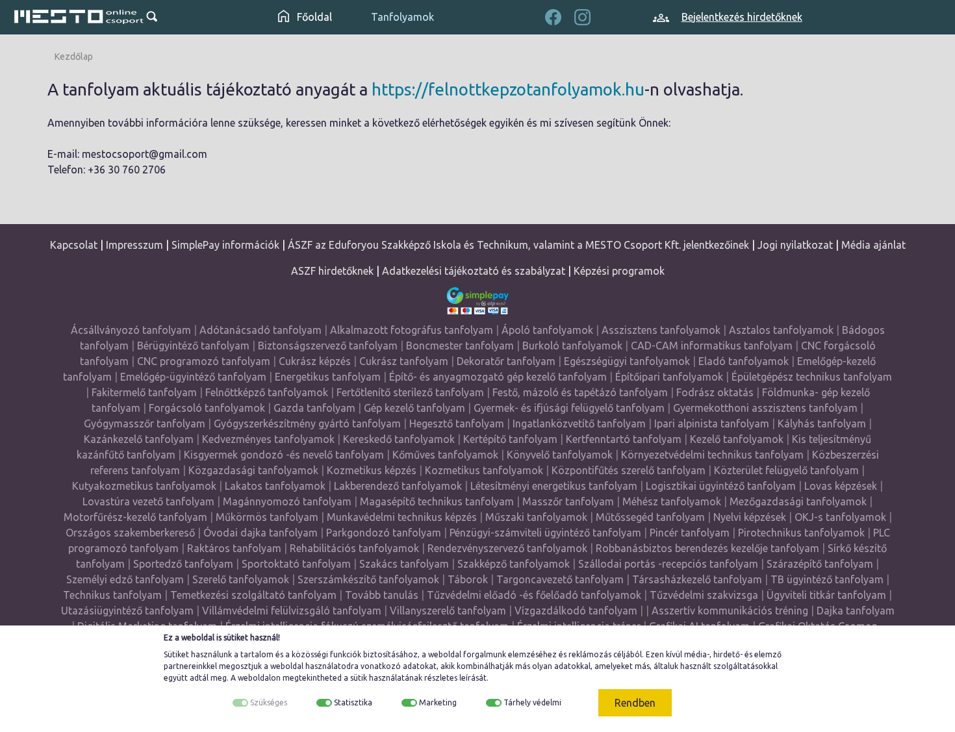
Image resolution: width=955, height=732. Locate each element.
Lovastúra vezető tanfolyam (148, 501)
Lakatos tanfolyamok (275, 486)
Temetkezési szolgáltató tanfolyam (253, 595)
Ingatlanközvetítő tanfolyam (579, 423)
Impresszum (134, 245)
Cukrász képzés (315, 361)
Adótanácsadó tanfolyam (260, 330)
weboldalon (259, 678)
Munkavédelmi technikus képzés (402, 517)
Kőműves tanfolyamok (445, 455)
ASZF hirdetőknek (332, 271)
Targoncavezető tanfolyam (560, 579)
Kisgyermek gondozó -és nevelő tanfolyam (284, 455)
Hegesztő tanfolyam (456, 423)
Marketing (438, 702)
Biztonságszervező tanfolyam (328, 345)
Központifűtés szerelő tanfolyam (629, 470)
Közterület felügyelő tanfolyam (786, 470)
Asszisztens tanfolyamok (661, 330)
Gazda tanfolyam (314, 408)
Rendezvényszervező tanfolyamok (507, 548)
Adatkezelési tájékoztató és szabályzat (473, 271)
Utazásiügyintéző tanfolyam (127, 610)
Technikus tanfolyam (112, 595)
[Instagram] (582, 15)
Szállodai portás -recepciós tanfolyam (669, 564)
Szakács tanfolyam (404, 564)
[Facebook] (553, 15)
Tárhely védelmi (532, 702)
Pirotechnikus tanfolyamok (801, 532)
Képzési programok (619, 271)
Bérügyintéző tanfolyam (193, 345)
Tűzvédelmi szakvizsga (704, 595)
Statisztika (353, 702)
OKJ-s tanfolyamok (840, 517)
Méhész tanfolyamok (671, 501)
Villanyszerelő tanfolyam (448, 610)
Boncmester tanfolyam (460, 345)
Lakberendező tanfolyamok (398, 486)
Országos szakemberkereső (130, 532)
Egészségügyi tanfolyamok (627, 361)
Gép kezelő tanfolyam (414, 408)
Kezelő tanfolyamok (736, 439)
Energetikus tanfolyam (328, 377)
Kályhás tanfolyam (822, 423)
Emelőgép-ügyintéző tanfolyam (193, 377)
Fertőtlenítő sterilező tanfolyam (410, 392)
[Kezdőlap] (79, 16)
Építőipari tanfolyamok (669, 377)
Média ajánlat (873, 245)
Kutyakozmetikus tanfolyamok (144, 486)
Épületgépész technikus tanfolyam (812, 377)
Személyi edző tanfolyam (125, 579)
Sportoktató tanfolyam (296, 564)
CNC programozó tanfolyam (203, 361)
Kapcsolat (73, 245)
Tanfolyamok (402, 17)
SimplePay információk (225, 245)
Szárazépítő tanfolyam (820, 564)
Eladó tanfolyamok (743, 361)
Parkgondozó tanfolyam (383, 532)
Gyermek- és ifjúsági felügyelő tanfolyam (569, 408)
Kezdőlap (74, 56)
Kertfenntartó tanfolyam (623, 439)
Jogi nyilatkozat (795, 245)
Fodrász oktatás (715, 392)
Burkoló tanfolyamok (572, 345)
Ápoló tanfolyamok (547, 330)
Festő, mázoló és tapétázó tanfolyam (580, 392)
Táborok (468, 579)
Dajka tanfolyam (856, 610)
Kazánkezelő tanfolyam (139, 439)
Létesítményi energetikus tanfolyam (553, 486)
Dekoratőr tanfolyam (506, 361)
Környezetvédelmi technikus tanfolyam (712, 455)
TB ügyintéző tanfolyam (827, 579)
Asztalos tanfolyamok (781, 330)
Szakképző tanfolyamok (513, 564)
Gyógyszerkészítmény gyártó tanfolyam (307, 423)
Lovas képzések (840, 486)
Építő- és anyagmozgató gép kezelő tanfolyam (498, 377)
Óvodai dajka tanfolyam (260, 532)
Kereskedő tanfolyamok (399, 439)
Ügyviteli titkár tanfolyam (826, 595)
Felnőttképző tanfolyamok (266, 392)
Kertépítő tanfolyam (510, 439)
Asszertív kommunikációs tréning (730, 610)
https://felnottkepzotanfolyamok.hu (508, 89)
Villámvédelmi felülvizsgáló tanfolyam (291, 610)
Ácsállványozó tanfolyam (131, 330)
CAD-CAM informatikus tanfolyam (713, 345)
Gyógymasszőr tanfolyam (144, 423)
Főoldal (313, 17)
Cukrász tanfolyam (403, 361)
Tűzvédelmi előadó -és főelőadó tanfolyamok (534, 595)
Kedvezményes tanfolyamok (268, 439)
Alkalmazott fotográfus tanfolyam (411, 330)
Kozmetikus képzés (371, 470)
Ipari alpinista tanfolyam (711, 423)
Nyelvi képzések (749, 517)
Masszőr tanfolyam (568, 501)
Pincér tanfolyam (690, 532)
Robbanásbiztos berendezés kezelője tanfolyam (707, 548)
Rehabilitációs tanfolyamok (354, 548)
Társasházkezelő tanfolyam (698, 579)
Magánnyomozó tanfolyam (287, 501)
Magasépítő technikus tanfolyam (438, 501)
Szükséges (268, 702)
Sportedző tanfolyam (183, 564)
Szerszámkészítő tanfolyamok (368, 579)
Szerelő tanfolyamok (240, 579)
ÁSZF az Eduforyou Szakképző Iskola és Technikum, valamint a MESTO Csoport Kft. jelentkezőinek (518, 245)
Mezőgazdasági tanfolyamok (798, 501)
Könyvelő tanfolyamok (560, 455)
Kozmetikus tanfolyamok (484, 470)
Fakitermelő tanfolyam (144, 392)
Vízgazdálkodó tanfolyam (576, 610)
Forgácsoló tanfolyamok (207, 408)
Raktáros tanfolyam (234, 548)
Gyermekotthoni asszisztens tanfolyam (765, 408)
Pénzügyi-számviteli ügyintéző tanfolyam (545, 532)
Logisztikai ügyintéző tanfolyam (721, 486)
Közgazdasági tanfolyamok (253, 470)
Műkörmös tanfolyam (267, 517)
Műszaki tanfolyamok (536, 517)
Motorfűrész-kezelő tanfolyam (135, 517)
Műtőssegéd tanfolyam (650, 517)
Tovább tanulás (381, 595)
